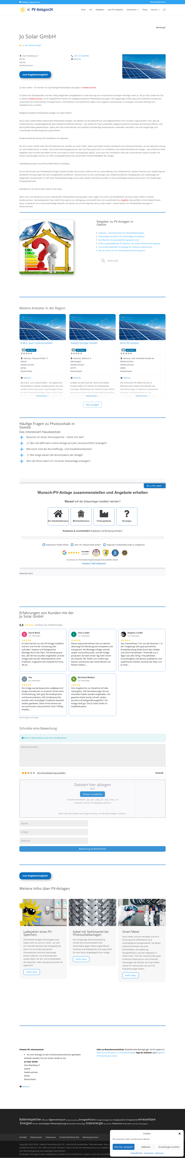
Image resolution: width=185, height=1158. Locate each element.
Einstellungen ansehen (169, 1147)
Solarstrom (117, 1123)
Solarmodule (107, 1124)
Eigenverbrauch (57, 1119)
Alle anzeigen (92, 404)
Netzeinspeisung (58, 1123)
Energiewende (132, 1120)
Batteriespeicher (30, 1119)
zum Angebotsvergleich (35, 74)
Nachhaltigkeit (44, 1123)
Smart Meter (131, 932)
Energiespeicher (119, 1120)
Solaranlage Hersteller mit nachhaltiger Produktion (121, 236)
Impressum (159, 1153)
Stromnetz (135, 1124)
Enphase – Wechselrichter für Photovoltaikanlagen (121, 233)
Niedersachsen (89, 87)
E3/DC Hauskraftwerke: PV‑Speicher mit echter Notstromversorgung (129, 243)
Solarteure (131, 10)
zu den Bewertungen (31, 45)
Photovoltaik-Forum (158, 2)
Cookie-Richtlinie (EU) (69, 1137)
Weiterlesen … (42, 396)
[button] (179, 1133)
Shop (145, 10)
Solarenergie (94, 1123)
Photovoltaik (71, 1123)
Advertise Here (26, 573)
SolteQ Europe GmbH (83, 343)
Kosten (35, 1123)
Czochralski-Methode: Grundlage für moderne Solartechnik (125, 247)
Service (154, 10)
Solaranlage (80, 1123)
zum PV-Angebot (115, 10)
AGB (93, 563)
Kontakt (23, 1137)
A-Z (90, 10)
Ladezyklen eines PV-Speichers (37, 933)
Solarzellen (127, 1123)
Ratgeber (100, 10)
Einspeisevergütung (72, 1120)
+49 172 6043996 (81, 56)
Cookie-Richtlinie (136, 1153)
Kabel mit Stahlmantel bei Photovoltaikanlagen (91, 933)
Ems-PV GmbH (129, 343)
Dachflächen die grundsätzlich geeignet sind (118, 240)
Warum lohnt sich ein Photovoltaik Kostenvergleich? (121, 250)
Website (77, 59)
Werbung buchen (90, 1137)
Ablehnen (145, 1147)
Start (83, 10)
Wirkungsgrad (143, 1124)
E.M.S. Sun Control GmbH (36, 343)
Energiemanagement (104, 1120)
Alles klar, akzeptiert (123, 1147)
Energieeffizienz (87, 1119)
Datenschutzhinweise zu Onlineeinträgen (115, 1052)
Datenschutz (149, 1153)
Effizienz (45, 1120)
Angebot (125, 200)
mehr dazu (31, 971)
